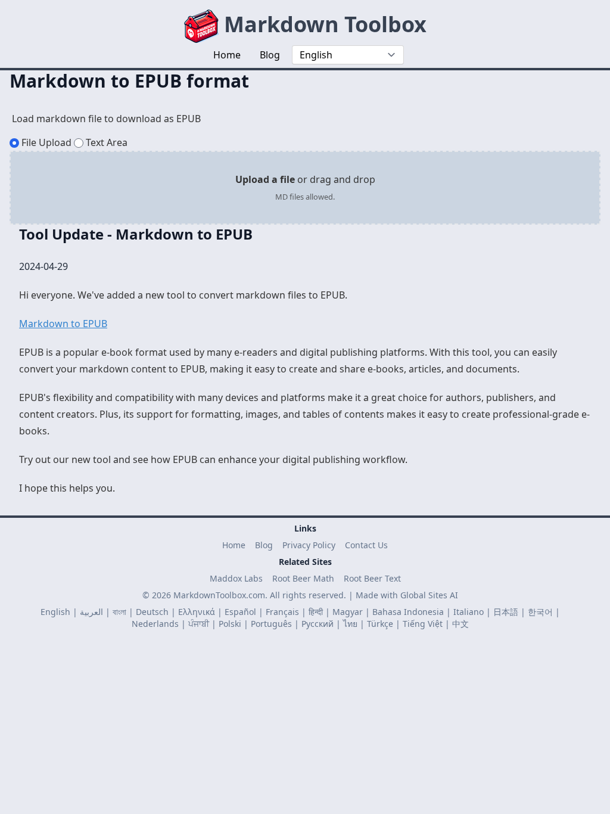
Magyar (347, 611)
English (55, 611)
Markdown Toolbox (323, 24)
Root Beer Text (372, 578)
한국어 (540, 611)
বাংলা (119, 611)
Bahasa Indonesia (408, 611)
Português (271, 623)
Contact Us (366, 545)
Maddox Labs (236, 578)
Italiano (468, 611)
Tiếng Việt (423, 623)
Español (240, 611)
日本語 (505, 611)
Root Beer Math (303, 578)
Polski (230, 623)
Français (282, 611)
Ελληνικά (196, 611)
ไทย (350, 623)
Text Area (106, 142)
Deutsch (152, 611)
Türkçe (380, 623)
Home (233, 545)
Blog (264, 545)
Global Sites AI (429, 595)
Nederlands (155, 623)
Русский (317, 623)
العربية (91, 611)
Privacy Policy (308, 545)
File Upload (46, 142)
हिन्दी (316, 611)
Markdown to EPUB (63, 323)
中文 (460, 623)
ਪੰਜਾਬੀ (198, 623)
